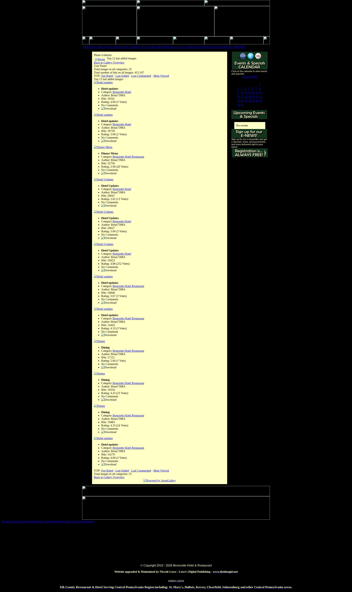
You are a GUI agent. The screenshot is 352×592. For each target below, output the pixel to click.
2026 (254, 76)
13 (253, 92)
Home (5, 521)
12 (249, 92)
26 (249, 100)
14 (257, 92)
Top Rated (107, 75)
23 (238, 100)
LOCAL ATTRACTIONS (190, 47)
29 (260, 100)
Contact (13, 521)
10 (242, 92)
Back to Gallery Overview (109, 62)
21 (257, 96)
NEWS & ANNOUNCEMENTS (225, 47)
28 (257, 100)
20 (253, 96)
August (246, 76)
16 (238, 96)
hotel (32, 521)
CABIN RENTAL (164, 47)
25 (246, 100)
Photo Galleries (44, 521)
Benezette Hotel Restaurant (128, 156)
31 (242, 104)
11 (246, 92)
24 (242, 100)
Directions (24, 521)
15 (260, 92)
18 (246, 96)
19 (249, 96)
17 (242, 96)
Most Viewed (161, 75)
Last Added (122, 75)
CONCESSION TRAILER (137, 47)
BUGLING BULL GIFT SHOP (102, 47)
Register (89, 521)
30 (238, 104)
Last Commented (141, 75)
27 (253, 100)
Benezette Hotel (122, 92)
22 (260, 96)
